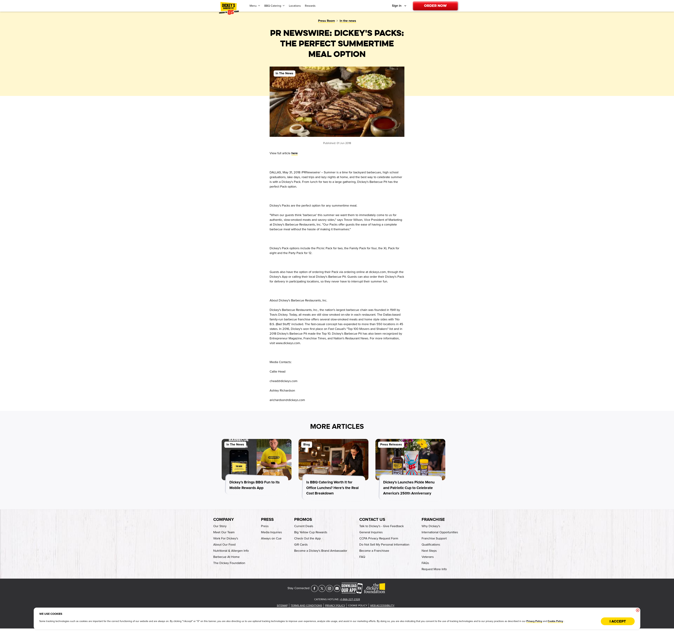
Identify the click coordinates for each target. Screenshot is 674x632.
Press (267, 519)
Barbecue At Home (226, 557)
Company (223, 519)
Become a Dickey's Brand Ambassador (320, 551)
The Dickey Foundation (229, 563)
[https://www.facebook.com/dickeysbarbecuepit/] (314, 591)
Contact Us (372, 519)
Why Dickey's (431, 526)
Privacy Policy (534, 621)
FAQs (425, 563)
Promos (303, 519)
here (294, 153)
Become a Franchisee (374, 551)
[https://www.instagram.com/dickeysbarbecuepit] (329, 591)
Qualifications (431, 544)
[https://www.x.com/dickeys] (321, 591)
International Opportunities (440, 532)
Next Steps (429, 551)
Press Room (326, 20)
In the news (348, 20)
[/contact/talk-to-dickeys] (337, 591)
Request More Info (434, 569)
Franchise (433, 519)
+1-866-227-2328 (350, 599)
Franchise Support (434, 538)
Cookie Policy (555, 621)
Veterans (428, 557)
